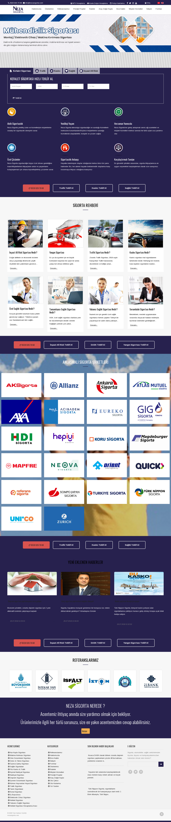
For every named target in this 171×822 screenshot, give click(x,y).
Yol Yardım (54, 786)
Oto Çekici (54, 781)
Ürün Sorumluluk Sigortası (20, 758)
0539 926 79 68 (15, 3)
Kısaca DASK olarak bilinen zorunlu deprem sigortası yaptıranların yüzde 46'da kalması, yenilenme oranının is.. (105, 758)
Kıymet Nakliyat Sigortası (19, 772)
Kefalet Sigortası (16, 800)
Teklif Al (18, 98)
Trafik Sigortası (15, 786)
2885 (54, 621)
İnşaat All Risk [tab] (90, 71)
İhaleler (92, 9)
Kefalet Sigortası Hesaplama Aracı (23, 806)
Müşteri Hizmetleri (136, 9)
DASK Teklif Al (98, 345)
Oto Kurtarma (55, 783)
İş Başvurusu (14, 795)
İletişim (149, 9)
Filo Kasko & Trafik (17, 769)
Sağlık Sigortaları (16, 767)
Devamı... (13, 268)
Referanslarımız (63, 9)
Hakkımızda (36, 9)
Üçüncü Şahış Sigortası (19, 764)
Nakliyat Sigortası (16, 775)
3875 (107, 621)
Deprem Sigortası (16, 778)
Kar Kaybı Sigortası (17, 753)
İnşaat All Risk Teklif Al (61, 345)
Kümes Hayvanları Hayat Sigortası (23, 783)
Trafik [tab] (43, 71)
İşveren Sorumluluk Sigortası (21, 781)
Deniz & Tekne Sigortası (19, 761)
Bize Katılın (120, 9)
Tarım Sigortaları (16, 789)
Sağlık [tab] (72, 71)
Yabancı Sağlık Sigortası (19, 803)
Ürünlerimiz (49, 9)
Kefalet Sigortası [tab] (22, 71)
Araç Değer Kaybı (106, 9)
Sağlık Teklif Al (132, 188)
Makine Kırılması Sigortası (20, 755)
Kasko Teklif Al (99, 188)
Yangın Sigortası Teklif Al (135, 345)
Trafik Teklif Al (66, 188)
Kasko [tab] (57, 71)
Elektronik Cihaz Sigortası (19, 797)
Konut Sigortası (15, 792)
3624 (161, 624)
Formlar (159, 9)
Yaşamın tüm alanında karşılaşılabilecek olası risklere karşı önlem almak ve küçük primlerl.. (104, 775)
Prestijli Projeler (79, 9)
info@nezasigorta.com (34, 3)
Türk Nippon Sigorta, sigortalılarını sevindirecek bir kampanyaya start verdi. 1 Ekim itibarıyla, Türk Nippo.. (104, 791)
